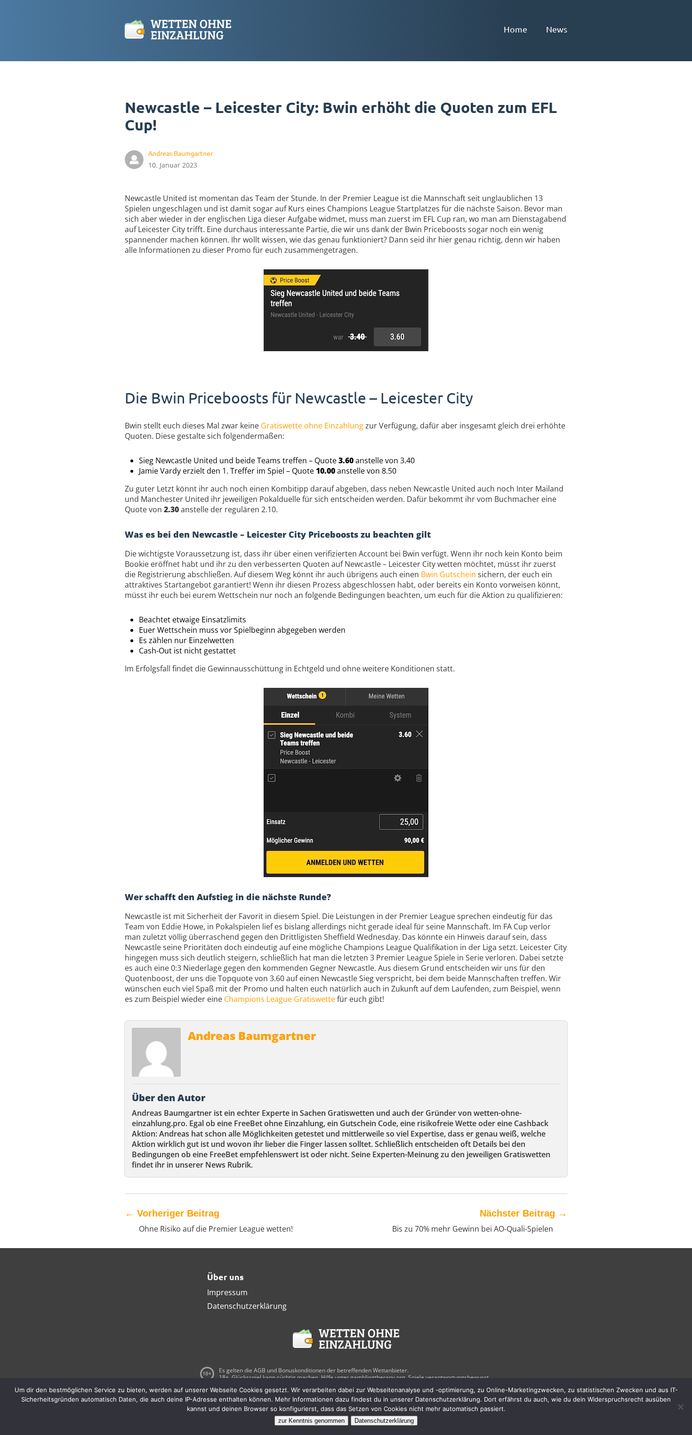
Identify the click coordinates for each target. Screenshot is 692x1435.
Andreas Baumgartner (252, 1035)
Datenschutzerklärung (247, 1306)
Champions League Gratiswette (279, 999)
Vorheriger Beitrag (172, 1213)
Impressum (227, 1292)
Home (515, 29)
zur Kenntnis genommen (311, 1420)
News (556, 29)
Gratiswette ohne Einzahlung (312, 425)
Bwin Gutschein (448, 574)
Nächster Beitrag (523, 1213)
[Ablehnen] (680, 1406)
